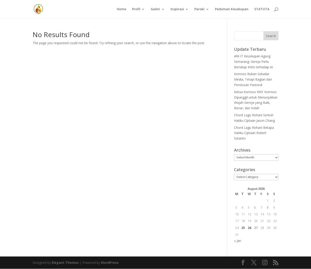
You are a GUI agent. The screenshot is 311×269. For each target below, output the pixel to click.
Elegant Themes (65, 262)
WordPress (110, 262)
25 (243, 228)
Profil (136, 9)
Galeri (155, 9)
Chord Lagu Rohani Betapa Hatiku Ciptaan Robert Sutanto (254, 133)
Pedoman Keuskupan (231, 9)
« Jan (237, 241)
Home (121, 9)
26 (249, 228)
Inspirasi (177, 9)
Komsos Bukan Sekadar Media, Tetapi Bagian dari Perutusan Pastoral (253, 79)
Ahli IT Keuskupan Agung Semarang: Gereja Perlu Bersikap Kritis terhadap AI (253, 61)
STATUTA (261, 9)
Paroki (199, 9)
